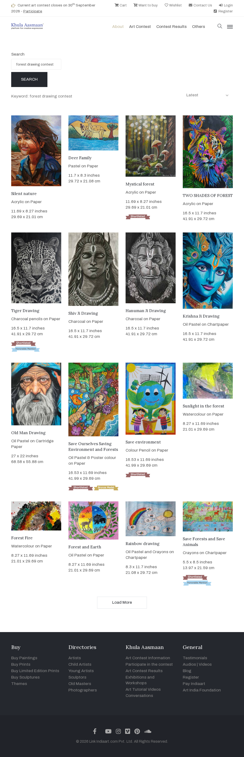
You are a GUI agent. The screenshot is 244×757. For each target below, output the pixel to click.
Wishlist (175, 5)
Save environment (143, 442)
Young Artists (81, 671)
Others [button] (198, 26)
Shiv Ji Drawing (83, 313)
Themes (19, 683)
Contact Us (202, 5)
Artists (74, 658)
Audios (189, 664)
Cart (123, 5)
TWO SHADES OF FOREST (208, 195)
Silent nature (24, 193)
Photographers (82, 690)
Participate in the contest (149, 664)
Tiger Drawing (25, 310)
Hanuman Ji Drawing (146, 310)
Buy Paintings (24, 658)
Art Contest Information (148, 658)
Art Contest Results (144, 671)
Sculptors (77, 677)
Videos (205, 664)
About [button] (118, 26)
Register (225, 11)
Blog (187, 671)
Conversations (139, 695)
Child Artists (79, 664)
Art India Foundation (202, 690)
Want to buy (148, 5)
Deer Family (80, 157)
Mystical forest (140, 184)
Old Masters (79, 683)
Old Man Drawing (28, 432)
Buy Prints (20, 664)
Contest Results (171, 26)
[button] (220, 27)
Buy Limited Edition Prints (35, 671)
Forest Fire (22, 538)
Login (228, 5)
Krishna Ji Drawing (201, 316)
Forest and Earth (84, 547)
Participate (32, 11)
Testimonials (195, 658)
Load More (122, 602)
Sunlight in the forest (203, 406)
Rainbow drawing (142, 543)
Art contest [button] (140, 26)
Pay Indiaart (194, 683)
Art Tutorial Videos (143, 689)
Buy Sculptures (25, 677)
